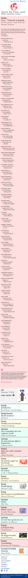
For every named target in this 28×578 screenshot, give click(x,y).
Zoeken (18, 14)
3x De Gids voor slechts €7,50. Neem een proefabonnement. (12, 575)
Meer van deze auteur (6, 382)
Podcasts (16, 12)
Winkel (3, 14)
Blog (10, 12)
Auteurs (4, 559)
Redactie (4, 557)
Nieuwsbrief (5, 568)
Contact (4, 566)
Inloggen (23, 1)
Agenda (22, 12)
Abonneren (10, 14)
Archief (4, 563)
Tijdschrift (4, 12)
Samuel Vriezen (7, 24)
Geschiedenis (5, 561)
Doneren (4, 565)
